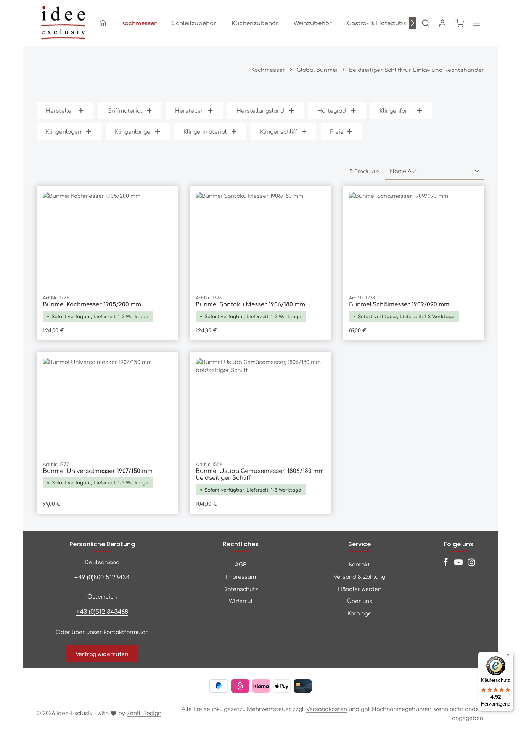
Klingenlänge (132, 131)
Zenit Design (144, 712)
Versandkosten (326, 708)
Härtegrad (331, 110)
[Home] (103, 23)
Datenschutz (240, 588)
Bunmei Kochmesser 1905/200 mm (92, 304)
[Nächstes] (412, 23)
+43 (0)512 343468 (102, 611)
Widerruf (240, 600)
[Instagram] (471, 564)
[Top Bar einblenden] (476, 23)
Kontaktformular (125, 631)
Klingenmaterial (205, 131)
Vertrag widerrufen (102, 653)
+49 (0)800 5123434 (102, 577)
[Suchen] (425, 23)
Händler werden (359, 588)
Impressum (241, 576)
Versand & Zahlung (359, 576)
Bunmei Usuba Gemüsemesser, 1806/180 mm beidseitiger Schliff (260, 474)
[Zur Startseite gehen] (63, 23)
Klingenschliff (278, 131)
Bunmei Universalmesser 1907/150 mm (98, 470)
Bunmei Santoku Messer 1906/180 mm (250, 304)
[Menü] (508, 656)
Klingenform (395, 110)
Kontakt (359, 564)
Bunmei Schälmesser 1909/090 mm (399, 304)
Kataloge (359, 613)
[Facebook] (446, 564)
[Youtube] (459, 564)
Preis (336, 131)
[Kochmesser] (139, 23)
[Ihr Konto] (442, 23)
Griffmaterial (124, 110)
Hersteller (60, 110)
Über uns (359, 600)
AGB (241, 564)
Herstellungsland (260, 110)
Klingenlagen (63, 131)
